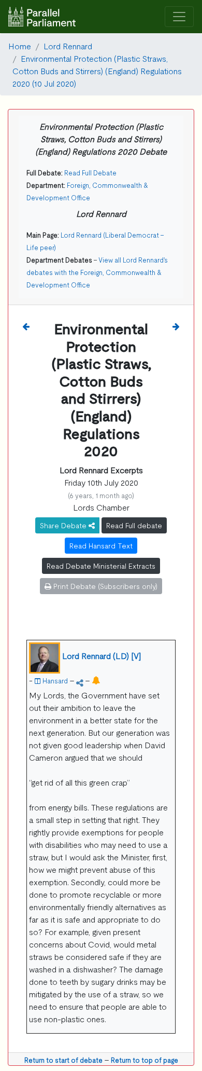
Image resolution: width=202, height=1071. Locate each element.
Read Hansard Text (101, 545)
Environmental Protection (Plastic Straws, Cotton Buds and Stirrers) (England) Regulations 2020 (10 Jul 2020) (97, 70)
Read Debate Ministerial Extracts (101, 565)
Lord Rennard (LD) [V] (101, 655)
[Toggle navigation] (179, 17)
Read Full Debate (90, 172)
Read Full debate (134, 525)
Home (19, 45)
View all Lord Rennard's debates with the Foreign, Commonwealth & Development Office (97, 272)
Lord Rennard (68, 45)
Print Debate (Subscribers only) (104, 586)
